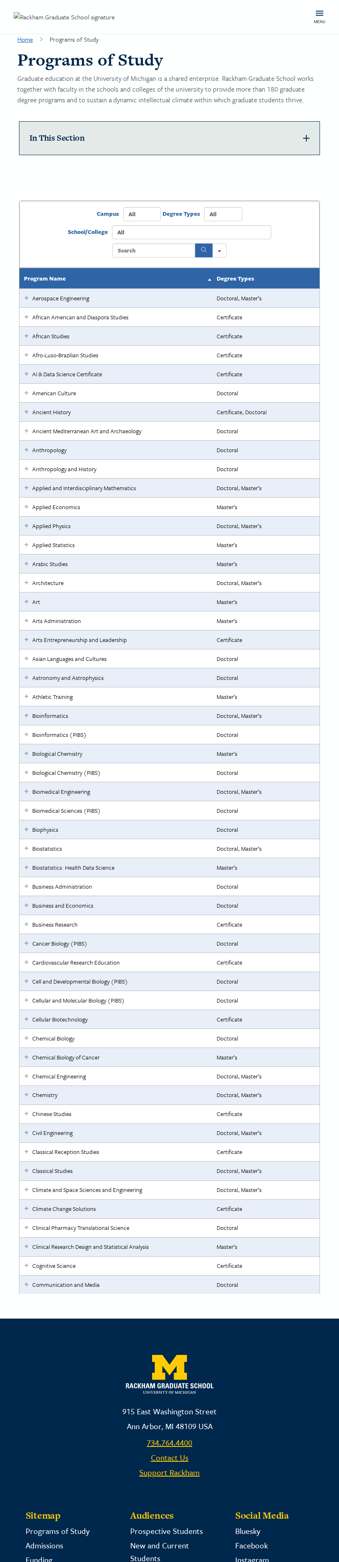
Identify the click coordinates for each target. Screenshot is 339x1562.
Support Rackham (169, 1472)
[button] (26, 298)
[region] (169, 747)
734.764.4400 (169, 1442)
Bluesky (247, 1530)
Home (25, 39)
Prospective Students (166, 1530)
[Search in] (219, 250)
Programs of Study (58, 1530)
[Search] (203, 250)
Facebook (251, 1545)
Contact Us (170, 1457)
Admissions (44, 1545)
